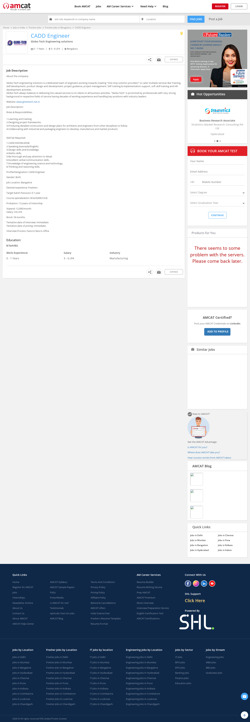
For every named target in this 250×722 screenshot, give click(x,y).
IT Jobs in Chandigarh (101, 704)
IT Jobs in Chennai (99, 678)
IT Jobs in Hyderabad (101, 672)
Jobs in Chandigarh (22, 704)
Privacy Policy (98, 587)
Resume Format (99, 623)
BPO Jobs (180, 662)
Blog (165, 6)
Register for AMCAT (22, 587)
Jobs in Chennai (226, 535)
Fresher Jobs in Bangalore (60, 667)
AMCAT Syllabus (58, 582)
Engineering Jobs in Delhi (139, 657)
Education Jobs (183, 683)
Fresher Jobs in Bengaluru (58, 27)
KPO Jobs (180, 667)
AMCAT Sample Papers (62, 587)
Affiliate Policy (98, 597)
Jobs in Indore (225, 550)
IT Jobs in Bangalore (100, 667)
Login (239, 6)
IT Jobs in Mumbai (99, 662)
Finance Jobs (182, 678)
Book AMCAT (82, 6)
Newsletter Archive (22, 603)
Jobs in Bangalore (199, 545)
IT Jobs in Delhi (98, 657)
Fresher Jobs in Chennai (59, 678)
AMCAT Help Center (23, 623)
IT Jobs (178, 657)
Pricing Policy (98, 592)
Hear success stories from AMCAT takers (209, 457)
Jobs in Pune (224, 540)
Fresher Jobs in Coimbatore (61, 693)
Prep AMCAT (143, 592)
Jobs (98, 6)
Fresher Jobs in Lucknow (59, 699)
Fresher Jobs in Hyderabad (60, 672)
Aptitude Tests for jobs (62, 613)
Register (220, 6)
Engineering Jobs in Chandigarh (143, 704)
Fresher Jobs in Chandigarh (60, 704)
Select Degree (198, 192)
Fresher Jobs (35, 27)
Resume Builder (145, 582)
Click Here (195, 600)
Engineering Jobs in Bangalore (142, 667)
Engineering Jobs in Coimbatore (143, 693)
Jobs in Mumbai (198, 540)
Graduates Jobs (214, 672)
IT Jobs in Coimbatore (101, 693)
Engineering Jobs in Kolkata (140, 688)
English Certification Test (150, 613)
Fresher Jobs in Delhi (57, 657)
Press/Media (57, 597)
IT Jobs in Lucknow (100, 699)
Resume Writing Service (149, 587)
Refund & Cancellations (103, 603)
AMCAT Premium (146, 597)
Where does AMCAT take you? (204, 452)
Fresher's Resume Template (106, 618)
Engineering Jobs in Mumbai (141, 662)
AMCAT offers (98, 608)
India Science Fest (100, 613)
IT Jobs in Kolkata (99, 688)
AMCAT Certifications (148, 618)
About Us (17, 608)
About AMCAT (20, 618)
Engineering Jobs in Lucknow (141, 699)
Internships (18, 597)
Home (6, 27)
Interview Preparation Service (153, 608)
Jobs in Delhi (196, 535)
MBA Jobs (211, 662)
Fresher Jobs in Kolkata (58, 688)
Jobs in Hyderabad (199, 550)
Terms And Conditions (103, 582)
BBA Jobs (210, 667)
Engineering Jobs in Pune (139, 683)
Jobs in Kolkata (225, 545)
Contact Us (18, 613)
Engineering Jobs (215, 657)
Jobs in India (19, 27)
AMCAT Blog (202, 466)
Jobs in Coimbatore (22, 693)
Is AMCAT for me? (59, 603)
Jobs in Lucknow (21, 699)
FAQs (53, 592)
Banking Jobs (182, 672)
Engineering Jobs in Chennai (141, 678)
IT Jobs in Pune (98, 683)
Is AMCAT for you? (197, 447)
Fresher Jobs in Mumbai (59, 662)
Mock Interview (145, 603)
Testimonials (57, 608)
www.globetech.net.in (28, 101)
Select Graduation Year (204, 203)
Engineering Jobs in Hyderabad (142, 672)
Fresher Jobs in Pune (57, 683)
